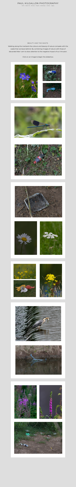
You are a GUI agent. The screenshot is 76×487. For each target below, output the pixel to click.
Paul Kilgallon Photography (38, 3)
